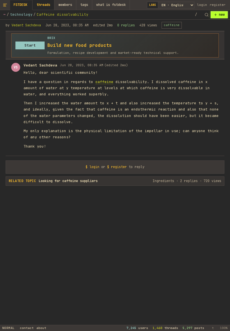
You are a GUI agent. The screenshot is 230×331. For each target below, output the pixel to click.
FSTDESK (20, 5)
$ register (117, 167)
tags (84, 5)
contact (27, 328)
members (65, 5)
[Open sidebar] (5, 5)
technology (21, 14)
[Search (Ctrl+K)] (206, 15)
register (218, 5)
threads (43, 5)
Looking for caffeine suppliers (68, 181)
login (202, 5)
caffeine (172, 25)
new (222, 14)
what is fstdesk (111, 5)
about (41, 328)
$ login (92, 167)
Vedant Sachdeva (26, 25)
